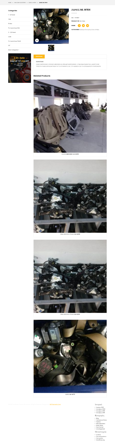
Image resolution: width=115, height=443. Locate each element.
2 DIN (9, 37)
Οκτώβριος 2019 (100, 411)
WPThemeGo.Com (55, 404)
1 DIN (9, 19)
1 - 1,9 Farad (11, 15)
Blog (97, 418)
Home (9, 2)
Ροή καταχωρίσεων (101, 436)
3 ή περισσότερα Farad (14, 41)
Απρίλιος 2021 (100, 407)
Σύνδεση (98, 435)
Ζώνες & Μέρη (32, 2)
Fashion (98, 422)
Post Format (99, 427)
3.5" (9, 45)
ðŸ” (37, 40)
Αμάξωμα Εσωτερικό (20, 2)
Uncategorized (100, 429)
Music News (99, 425)
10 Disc (10, 23)
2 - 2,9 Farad (12, 32)
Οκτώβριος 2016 (100, 413)
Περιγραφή (39, 56)
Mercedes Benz (100, 423)
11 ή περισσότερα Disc (14, 28)
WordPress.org (100, 440)
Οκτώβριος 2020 (100, 409)
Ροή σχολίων (99, 438)
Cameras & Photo (101, 420)
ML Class (82, 21)
